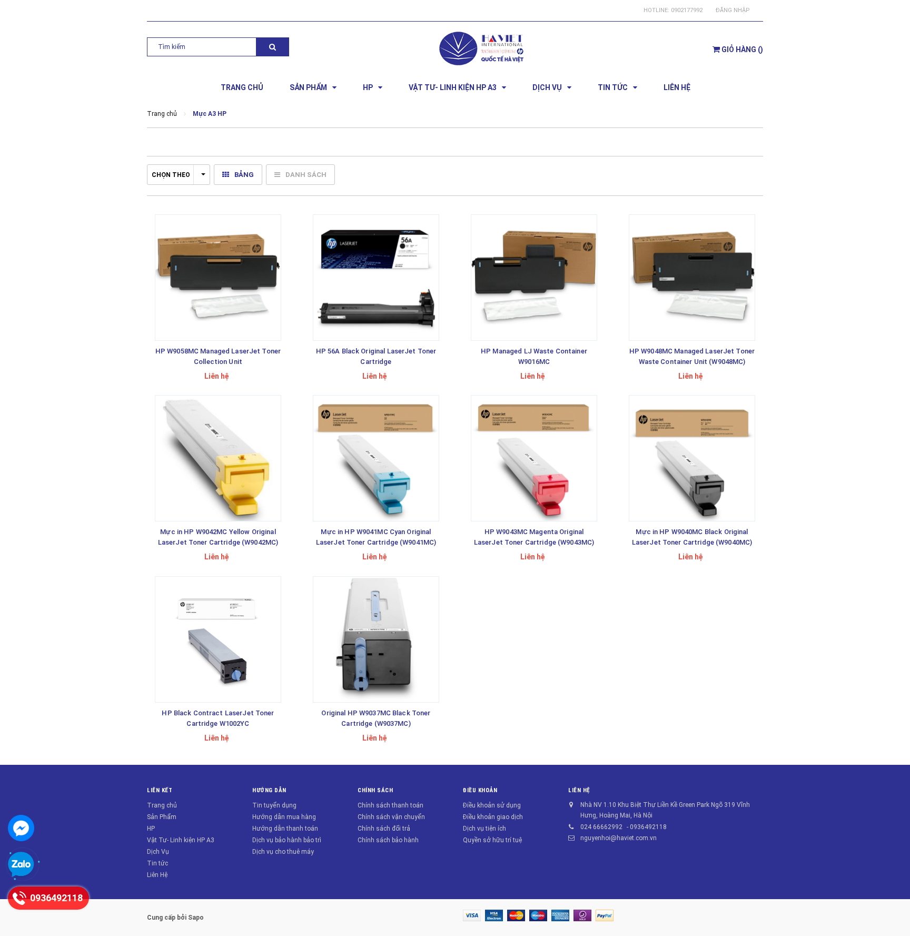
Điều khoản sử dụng (492, 805)
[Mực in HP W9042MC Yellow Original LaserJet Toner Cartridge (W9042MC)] (218, 458)
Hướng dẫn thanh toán (285, 828)
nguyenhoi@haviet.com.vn (618, 838)
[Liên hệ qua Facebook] (21, 828)
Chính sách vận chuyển (391, 817)
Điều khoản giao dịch (493, 817)
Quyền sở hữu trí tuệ (492, 840)
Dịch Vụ (158, 851)
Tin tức (157, 863)
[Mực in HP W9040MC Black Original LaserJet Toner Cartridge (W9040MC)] (692, 458)
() (742, 49)
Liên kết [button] (159, 790)
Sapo (196, 917)
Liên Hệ (157, 875)
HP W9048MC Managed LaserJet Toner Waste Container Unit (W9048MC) (692, 356)
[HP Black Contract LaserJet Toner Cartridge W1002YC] (218, 639)
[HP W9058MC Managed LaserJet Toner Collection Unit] (218, 277)
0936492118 (648, 827)
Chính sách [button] (375, 790)
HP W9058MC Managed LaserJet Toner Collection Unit (218, 356)
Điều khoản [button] (480, 790)
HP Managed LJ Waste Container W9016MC (534, 356)
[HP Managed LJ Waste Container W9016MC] (534, 277)
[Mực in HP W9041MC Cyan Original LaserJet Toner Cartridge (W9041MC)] (376, 458)
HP (151, 828)
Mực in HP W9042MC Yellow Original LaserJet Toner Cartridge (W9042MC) (218, 537)
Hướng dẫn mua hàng (284, 817)
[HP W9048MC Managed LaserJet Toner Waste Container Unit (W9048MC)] (692, 277)
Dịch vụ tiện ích (484, 828)
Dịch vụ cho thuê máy (283, 851)
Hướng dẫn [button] (269, 790)
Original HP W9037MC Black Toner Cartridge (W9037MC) (375, 718)
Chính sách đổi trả (384, 828)
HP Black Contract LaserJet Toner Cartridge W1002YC (218, 718)
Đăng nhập (733, 10)
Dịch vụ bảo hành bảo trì (286, 840)
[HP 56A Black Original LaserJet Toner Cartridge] (376, 277)
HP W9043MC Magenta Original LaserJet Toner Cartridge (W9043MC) (534, 537)
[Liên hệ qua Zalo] (21, 865)
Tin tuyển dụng (274, 805)
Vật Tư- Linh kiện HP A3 (180, 840)
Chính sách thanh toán (390, 805)
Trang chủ (162, 805)
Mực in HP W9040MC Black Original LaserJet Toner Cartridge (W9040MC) (692, 537)
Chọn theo (171, 175)
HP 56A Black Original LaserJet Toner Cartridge (376, 356)
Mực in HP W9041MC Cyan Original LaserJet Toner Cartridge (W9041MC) (376, 537)
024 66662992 (601, 827)
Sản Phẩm (161, 817)
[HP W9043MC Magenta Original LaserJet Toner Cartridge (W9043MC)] (534, 458)
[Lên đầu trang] (891, 914)
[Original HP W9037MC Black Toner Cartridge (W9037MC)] (376, 639)
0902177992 (687, 10)
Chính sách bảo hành (388, 840)
